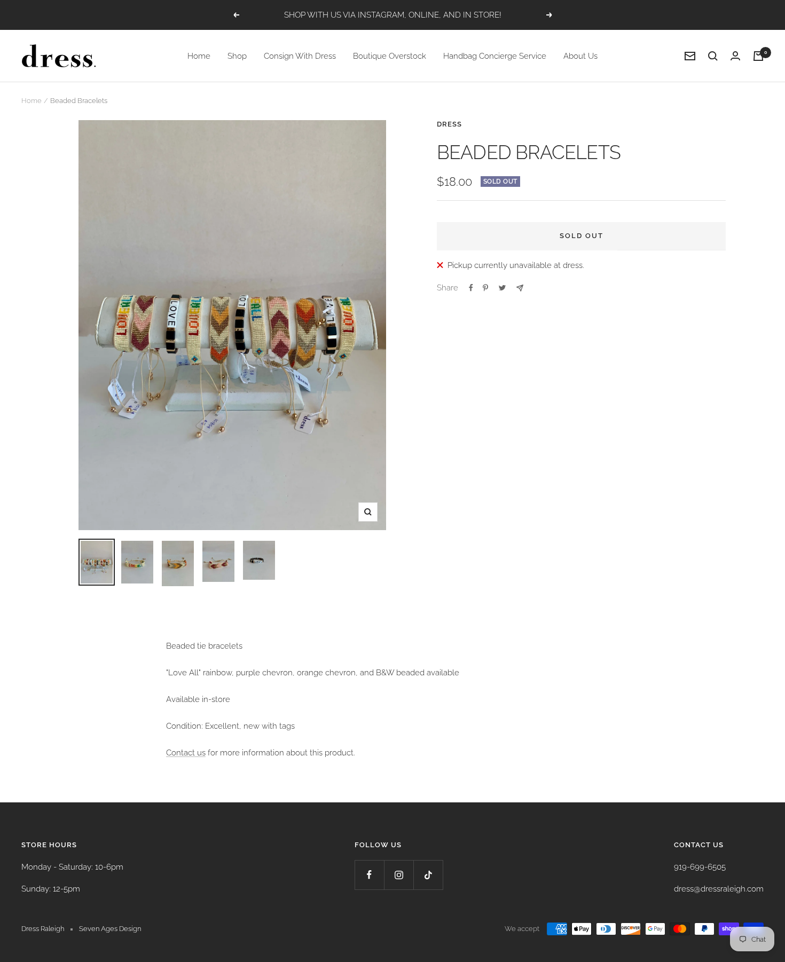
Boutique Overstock (389, 56)
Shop (237, 56)
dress (449, 124)
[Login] (735, 55)
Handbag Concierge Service (494, 56)
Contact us (186, 753)
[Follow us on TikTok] (428, 874)
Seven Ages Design (110, 929)
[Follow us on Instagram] (398, 874)
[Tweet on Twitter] (502, 287)
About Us (580, 56)
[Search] (713, 56)
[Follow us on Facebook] (369, 874)
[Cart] (758, 56)
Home (198, 56)
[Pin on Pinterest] (485, 287)
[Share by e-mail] (519, 288)
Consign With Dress (300, 56)
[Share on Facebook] (471, 287)
